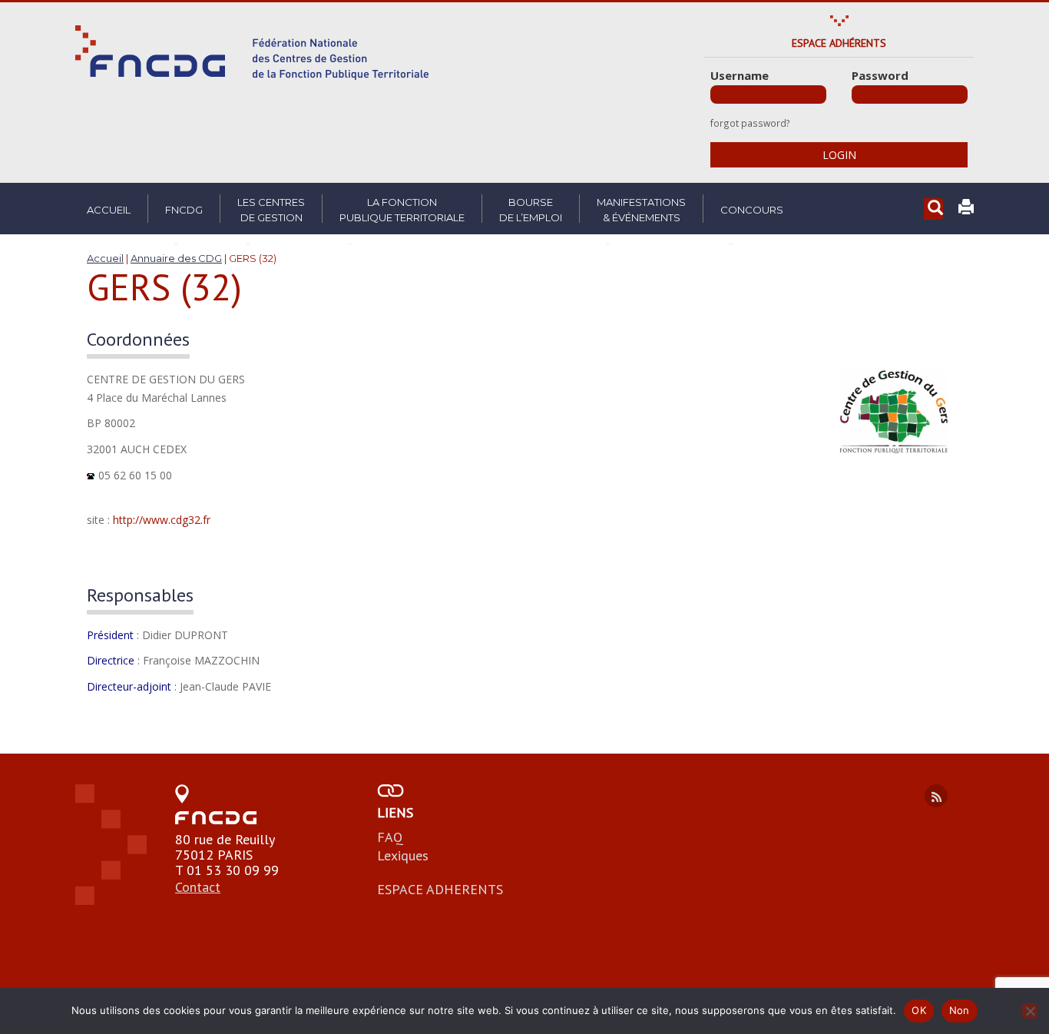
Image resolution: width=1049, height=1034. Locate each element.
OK (919, 1010)
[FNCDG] (252, 52)
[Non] (1029, 1011)
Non (959, 1010)
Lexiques (403, 855)
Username (739, 75)
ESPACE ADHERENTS (440, 889)
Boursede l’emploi (530, 210)
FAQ (390, 837)
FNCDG (184, 210)
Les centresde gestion (271, 210)
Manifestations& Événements (641, 210)
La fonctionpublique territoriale (402, 210)
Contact (197, 887)
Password (880, 75)
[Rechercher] (933, 209)
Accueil (109, 210)
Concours (751, 210)
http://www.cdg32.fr (161, 519)
